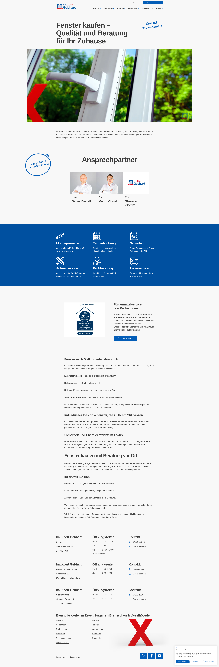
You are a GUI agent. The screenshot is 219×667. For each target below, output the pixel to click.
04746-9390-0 (139, 569)
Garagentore (97, 629)
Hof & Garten (132, 8)
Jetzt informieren (125, 338)
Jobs (128, 2)
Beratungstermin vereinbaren (153, 2)
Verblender (61, 625)
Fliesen (95, 620)
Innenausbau (108, 8)
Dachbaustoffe (62, 642)
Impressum (61, 657)
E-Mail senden (139, 546)
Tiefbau (95, 625)
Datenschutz (75, 657)
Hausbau (96, 8)
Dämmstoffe (97, 638)
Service (158, 8)
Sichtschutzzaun (63, 638)
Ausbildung (136, 2)
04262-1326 (138, 595)
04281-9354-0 (139, 542)
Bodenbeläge (62, 629)
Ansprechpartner (147, 8)
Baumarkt (120, 8)
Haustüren (60, 633)
